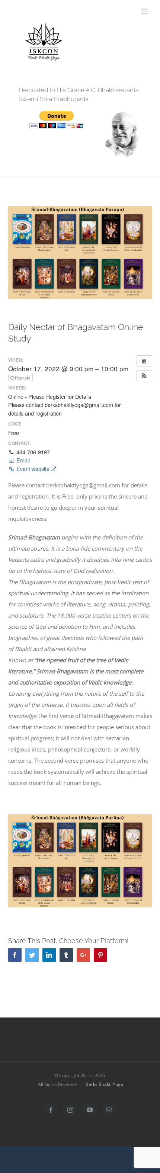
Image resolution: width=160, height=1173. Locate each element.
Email (22, 460)
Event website (33, 468)
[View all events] (144, 360)
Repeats (22, 378)
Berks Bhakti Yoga (104, 1084)
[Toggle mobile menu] (145, 11)
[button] (144, 376)
